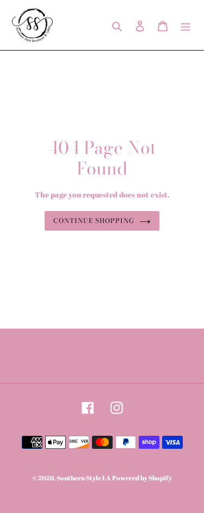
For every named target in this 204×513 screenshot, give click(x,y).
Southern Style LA (83, 477)
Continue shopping (93, 220)
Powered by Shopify (142, 477)
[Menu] (185, 24)
